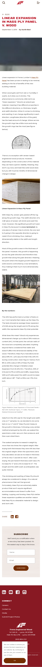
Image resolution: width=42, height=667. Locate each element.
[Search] (3, 2)
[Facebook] (18, 592)
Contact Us (6, 609)
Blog (7, 14)
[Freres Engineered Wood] (20, 2)
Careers (5, 605)
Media (4, 613)
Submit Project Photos (11, 617)
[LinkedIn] (4, 592)
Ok (15, 660)
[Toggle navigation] (38, 3)
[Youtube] (11, 592)
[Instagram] (25, 592)
